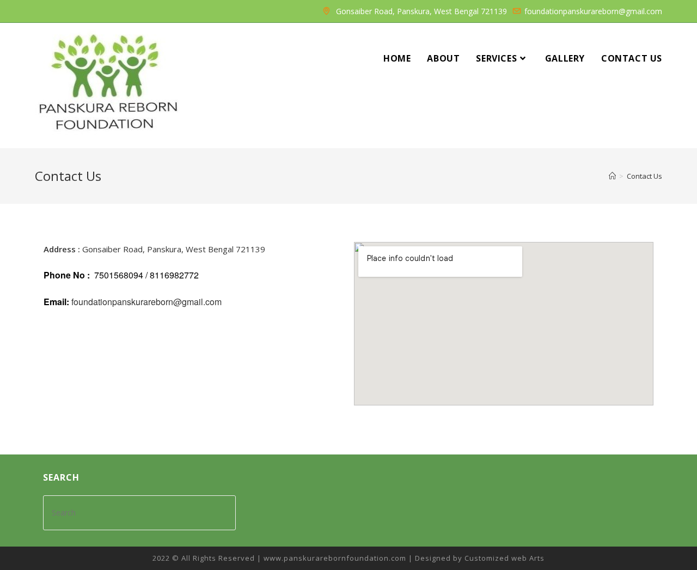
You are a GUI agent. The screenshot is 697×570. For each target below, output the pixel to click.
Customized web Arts (504, 558)
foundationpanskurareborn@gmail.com (146, 301)
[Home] (612, 176)
